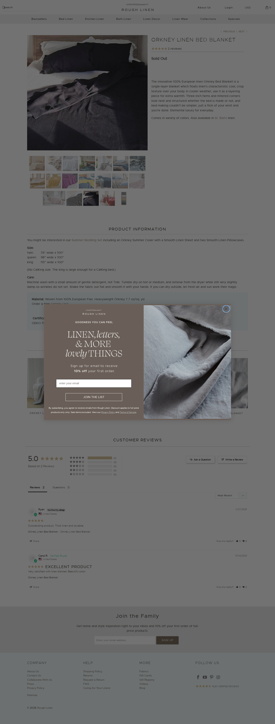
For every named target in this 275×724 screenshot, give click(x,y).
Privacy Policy (108, 412)
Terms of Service (128, 412)
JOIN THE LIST (93, 397)
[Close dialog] (226, 309)
